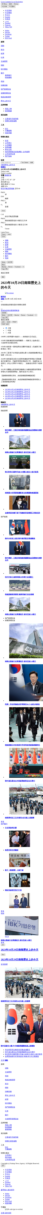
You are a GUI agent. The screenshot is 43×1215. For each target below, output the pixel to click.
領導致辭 (8, 147)
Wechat (7, 32)
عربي (7, 1180)
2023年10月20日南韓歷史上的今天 (17, 398)
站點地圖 (8, 133)
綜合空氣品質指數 (7, 188)
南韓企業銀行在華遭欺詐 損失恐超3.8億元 (16, 940)
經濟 (2, 53)
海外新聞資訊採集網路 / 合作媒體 (17, 152)
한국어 (7, 1174)
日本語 (7, 1178)
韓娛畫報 (8, 77)
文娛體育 (4, 61)
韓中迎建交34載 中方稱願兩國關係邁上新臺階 (18, 1046)
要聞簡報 (8, 1129)
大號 (9, 333)
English (7, 1176)
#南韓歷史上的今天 (8, 165)
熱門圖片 (4, 824)
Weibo (7, 30)
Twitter (7, 36)
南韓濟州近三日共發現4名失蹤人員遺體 (15, 1001)
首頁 (6, 141)
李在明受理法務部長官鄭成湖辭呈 (17, 1050)
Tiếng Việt (8, 1186)
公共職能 (8, 145)
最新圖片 (8, 75)
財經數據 (8, 111)
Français (8, 1184)
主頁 (2, 1060)
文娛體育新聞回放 (11, 1119)
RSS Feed (8, 38)
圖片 (2, 73)
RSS (6, 129)
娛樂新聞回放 (6, 93)
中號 (9, 330)
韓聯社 (3, 167)
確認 (3, 277)
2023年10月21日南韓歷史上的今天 (17, 396)
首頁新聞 (4, 964)
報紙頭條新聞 (6, 97)
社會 (2, 57)
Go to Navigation (17, 2)
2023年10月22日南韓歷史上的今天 (17, 394)
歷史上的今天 (6, 101)
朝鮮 (2, 65)
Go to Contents (6, 2)
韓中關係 (4, 69)
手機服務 (8, 131)
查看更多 (8, 175)
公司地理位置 (10, 154)
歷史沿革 (8, 149)
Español (7, 1182)
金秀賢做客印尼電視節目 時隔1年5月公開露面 (22, 1056)
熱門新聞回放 (6, 89)
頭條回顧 (4, 85)
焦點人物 (8, 109)
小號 (9, 328)
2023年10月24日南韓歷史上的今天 (17, 389)
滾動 (2, 46)
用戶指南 (8, 156)
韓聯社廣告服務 (11, 121)
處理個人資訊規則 (7, 1190)
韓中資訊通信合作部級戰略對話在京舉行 (20, 1052)
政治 (2, 50)
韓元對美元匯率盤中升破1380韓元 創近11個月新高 (23, 1054)
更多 (2, 821)
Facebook (8, 34)
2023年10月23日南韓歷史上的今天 (17, 392)
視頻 (2, 81)
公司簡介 (8, 143)
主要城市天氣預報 (11, 119)
